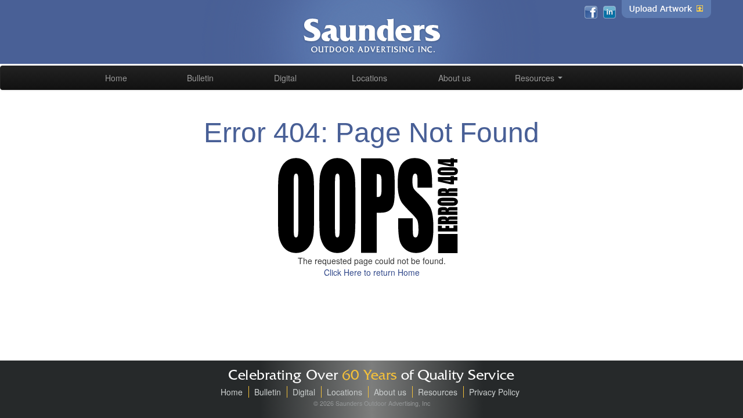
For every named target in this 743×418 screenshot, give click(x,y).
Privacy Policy (494, 392)
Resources (536, 78)
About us (454, 78)
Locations (369, 78)
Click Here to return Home (372, 272)
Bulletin (200, 78)
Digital (285, 78)
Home (116, 78)
